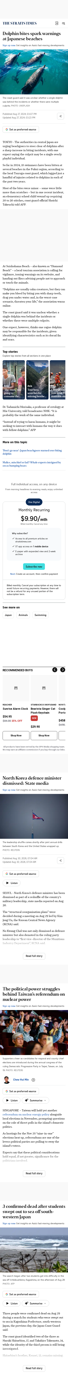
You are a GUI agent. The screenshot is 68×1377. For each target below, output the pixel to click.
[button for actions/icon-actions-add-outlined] (33, 1080)
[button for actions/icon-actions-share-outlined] (60, 116)
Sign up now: (9, 45)
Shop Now (16, 735)
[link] (19, 23)
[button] (56, 23)
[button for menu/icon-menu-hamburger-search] (63, 23)
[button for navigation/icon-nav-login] (56, 23)
